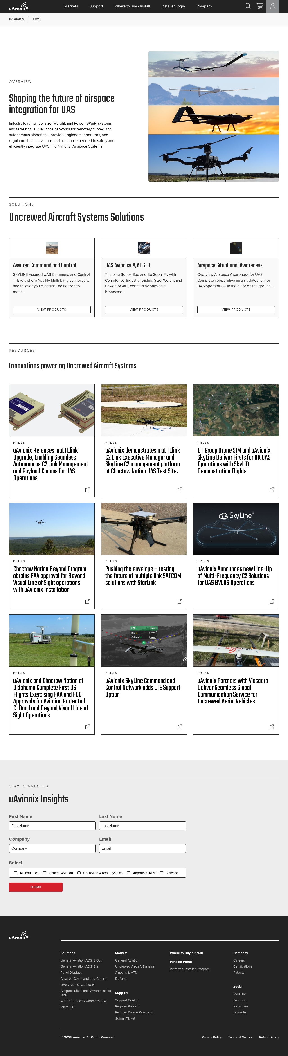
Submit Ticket (125, 1018)
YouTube (239, 994)
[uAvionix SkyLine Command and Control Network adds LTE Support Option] (180, 726)
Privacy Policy (212, 1037)
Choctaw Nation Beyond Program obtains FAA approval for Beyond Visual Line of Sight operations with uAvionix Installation (49, 579)
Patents (238, 973)
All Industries (29, 872)
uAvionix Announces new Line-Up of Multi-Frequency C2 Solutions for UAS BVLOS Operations (235, 576)
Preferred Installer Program (189, 969)
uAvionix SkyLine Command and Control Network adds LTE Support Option (142, 688)
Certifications (242, 966)
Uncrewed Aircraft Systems (103, 872)
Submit (35, 887)
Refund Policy (269, 1037)
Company (204, 6)
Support (96, 6)
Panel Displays (71, 973)
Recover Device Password (134, 1012)
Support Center (126, 1000)
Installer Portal (181, 961)
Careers (239, 960)
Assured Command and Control (44, 266)
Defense (172, 872)
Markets (71, 6)
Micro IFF (67, 1007)
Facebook (240, 1000)
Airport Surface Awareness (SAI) (84, 1001)
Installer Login (173, 6)
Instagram (240, 1006)
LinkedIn (239, 1012)
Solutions (68, 952)
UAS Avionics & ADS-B (127, 266)
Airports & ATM (144, 872)
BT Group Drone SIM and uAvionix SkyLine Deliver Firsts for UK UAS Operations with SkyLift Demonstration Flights (234, 461)
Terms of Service (240, 1037)
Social (238, 986)
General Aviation (61, 872)
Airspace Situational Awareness (230, 266)
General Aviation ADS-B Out (81, 960)
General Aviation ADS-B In (80, 966)
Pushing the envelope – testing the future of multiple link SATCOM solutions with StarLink (143, 576)
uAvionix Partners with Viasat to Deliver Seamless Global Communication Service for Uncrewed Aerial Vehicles (233, 691)
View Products (51, 309)
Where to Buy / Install (132, 6)
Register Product (127, 1006)
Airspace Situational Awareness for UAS (86, 993)
